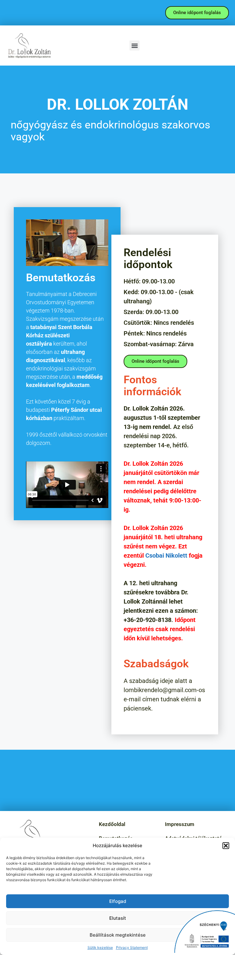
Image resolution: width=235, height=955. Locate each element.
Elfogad (117, 901)
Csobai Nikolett (166, 555)
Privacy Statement (132, 947)
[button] (226, 846)
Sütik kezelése (100, 947)
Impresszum (179, 824)
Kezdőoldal (112, 824)
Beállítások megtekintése (118, 935)
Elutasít (117, 918)
